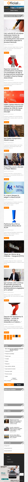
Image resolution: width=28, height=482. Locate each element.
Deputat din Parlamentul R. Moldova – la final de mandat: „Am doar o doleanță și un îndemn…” (13, 319)
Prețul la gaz (8, 356)
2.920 (14, 336)
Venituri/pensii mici (9, 351)
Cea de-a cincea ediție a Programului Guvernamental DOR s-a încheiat (15, 436)
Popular (9, 385)
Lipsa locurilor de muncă (10, 368)
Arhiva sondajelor (7, 380)
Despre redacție (10, 461)
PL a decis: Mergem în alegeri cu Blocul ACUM (12, 196)
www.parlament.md (8, 448)
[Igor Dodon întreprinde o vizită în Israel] (14, 131)
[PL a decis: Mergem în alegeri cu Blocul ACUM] (14, 188)
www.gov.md (6, 445)
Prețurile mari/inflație (9, 353)
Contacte (9, 459)
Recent (19, 385)
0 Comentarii (12, 44)
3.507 (11, 338)
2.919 (11, 336)
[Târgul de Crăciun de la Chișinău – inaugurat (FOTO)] (14, 246)
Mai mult (6, 52)
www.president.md (8, 450)
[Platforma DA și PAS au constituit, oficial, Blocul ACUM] (14, 216)
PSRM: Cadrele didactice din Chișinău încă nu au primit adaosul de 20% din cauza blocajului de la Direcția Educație (13, 108)
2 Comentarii (12, 80)
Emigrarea (7, 363)
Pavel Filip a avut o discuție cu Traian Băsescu (13, 168)
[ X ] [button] (18, 466)
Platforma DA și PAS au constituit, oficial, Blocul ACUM (12, 226)
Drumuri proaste (8, 373)
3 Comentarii (12, 171)
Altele (6, 376)
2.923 (5, 338)
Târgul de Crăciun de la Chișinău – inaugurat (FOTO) (14, 255)
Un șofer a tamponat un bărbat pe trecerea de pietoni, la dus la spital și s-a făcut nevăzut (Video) (16, 429)
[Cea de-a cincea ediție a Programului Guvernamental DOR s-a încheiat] (6, 436)
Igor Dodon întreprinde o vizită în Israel (12, 139)
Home (8, 456)
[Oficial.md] (13, 3)
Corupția (7, 358)
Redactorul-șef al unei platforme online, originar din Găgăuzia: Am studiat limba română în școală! (16, 421)
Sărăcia (6, 361)
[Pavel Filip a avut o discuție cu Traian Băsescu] (14, 159)
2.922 (19, 336)
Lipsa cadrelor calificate (10, 366)
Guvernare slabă (8, 371)
